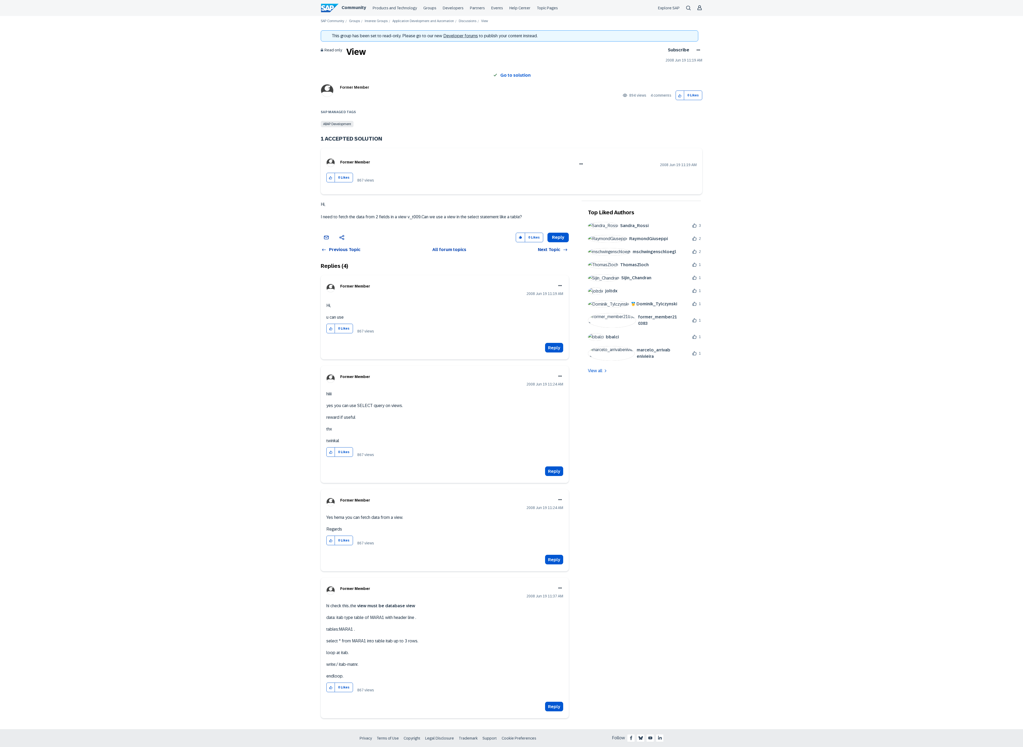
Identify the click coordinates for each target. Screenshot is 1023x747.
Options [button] (697, 50)
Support (489, 738)
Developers (453, 8)
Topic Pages (547, 8)
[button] (680, 95)
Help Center (519, 8)
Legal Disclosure (439, 738)
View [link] (484, 21)
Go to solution (515, 75)
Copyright (412, 738)
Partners (477, 8)
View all (595, 370)
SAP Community (332, 21)
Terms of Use (388, 738)
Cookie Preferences (519, 738)
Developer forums (460, 36)
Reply (554, 348)
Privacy (366, 738)
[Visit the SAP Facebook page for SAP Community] (631, 738)
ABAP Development (337, 124)
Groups (429, 8)
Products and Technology (395, 8)
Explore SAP (669, 8)
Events (497, 8)
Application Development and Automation (423, 21)
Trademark (468, 738)
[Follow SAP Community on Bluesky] (641, 738)
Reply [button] (558, 237)
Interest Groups (376, 21)
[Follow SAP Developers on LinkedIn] (660, 738)
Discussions (467, 21)
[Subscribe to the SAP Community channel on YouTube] (650, 738)
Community (354, 7)
